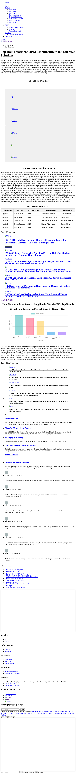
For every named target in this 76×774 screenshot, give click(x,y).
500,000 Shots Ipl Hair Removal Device (18, 575)
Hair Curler (12, 11)
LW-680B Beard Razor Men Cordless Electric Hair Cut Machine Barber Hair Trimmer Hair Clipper (38, 254)
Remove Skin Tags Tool (16, 18)
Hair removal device (15, 15)
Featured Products (37, 711)
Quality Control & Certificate (17, 462)
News (6, 26)
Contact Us (8, 36)
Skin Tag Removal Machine (58, 711)
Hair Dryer (12, 13)
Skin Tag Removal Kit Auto (15, 580)
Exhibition (12, 29)
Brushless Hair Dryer (12, 571)
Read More (8, 247)
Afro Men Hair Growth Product (16, 587)
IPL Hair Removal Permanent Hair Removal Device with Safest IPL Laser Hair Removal (37, 287)
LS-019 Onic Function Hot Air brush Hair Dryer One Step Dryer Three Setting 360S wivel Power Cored (38, 262)
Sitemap (45, 711)
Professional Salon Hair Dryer (15, 573)
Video (7, 24)
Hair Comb (12, 9)
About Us (8, 33)
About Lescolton (11, 455)
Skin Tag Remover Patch (18, 713)
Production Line (11, 419)
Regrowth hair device (15, 17)
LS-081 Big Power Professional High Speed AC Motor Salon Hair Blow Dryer (38, 278)
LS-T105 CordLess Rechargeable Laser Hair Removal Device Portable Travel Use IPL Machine (36, 295)
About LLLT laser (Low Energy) (18, 428)
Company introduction (16, 34)
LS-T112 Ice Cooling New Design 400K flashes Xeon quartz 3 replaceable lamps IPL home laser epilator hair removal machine (38, 270)
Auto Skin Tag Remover (34, 713)
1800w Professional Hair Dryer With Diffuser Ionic (22, 577)
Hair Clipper (13, 22)
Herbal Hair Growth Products (15, 578)
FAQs (7, 639)
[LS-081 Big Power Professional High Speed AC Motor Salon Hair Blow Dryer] (8, 275)
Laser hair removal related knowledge (20, 445)
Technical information (15, 31)
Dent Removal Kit (48, 713)
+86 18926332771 (10, 683)
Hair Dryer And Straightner (14, 570)
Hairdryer (9, 586)
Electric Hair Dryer (12, 582)
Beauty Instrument (14, 20)
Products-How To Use (16, 27)
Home (7, 6)
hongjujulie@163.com (12, 685)
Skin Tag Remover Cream (63, 713)
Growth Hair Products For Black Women (19, 584)
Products (7, 8)
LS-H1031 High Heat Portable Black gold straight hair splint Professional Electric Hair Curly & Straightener (36, 241)
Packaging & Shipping (14, 437)
